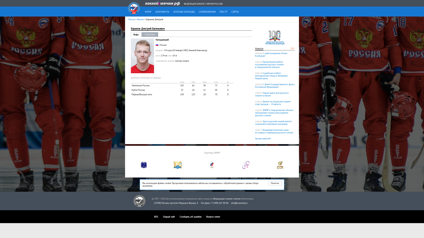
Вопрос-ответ (213, 216)
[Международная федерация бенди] (144, 168)
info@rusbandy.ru (239, 203)
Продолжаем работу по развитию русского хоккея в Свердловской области (269, 64)
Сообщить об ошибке (191, 216)
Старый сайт (169, 216)
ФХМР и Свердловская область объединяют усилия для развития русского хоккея (274, 113)
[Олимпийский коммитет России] (212, 168)
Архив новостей (263, 138)
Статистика (150, 34)
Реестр (131, 19)
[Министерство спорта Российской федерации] (178, 168)
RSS (292, 48)
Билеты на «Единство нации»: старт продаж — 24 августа (273, 103)
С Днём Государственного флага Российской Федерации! (274, 85)
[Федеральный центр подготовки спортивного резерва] (246, 168)
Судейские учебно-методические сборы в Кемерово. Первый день (271, 76)
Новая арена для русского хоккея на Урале (272, 94)
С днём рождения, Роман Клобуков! (271, 54)
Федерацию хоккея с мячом (226, 198)
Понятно (275, 183)
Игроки (140, 19)
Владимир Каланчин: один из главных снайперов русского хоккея (274, 131)
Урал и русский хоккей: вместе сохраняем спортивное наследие (273, 122)
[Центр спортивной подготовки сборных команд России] (280, 168)
